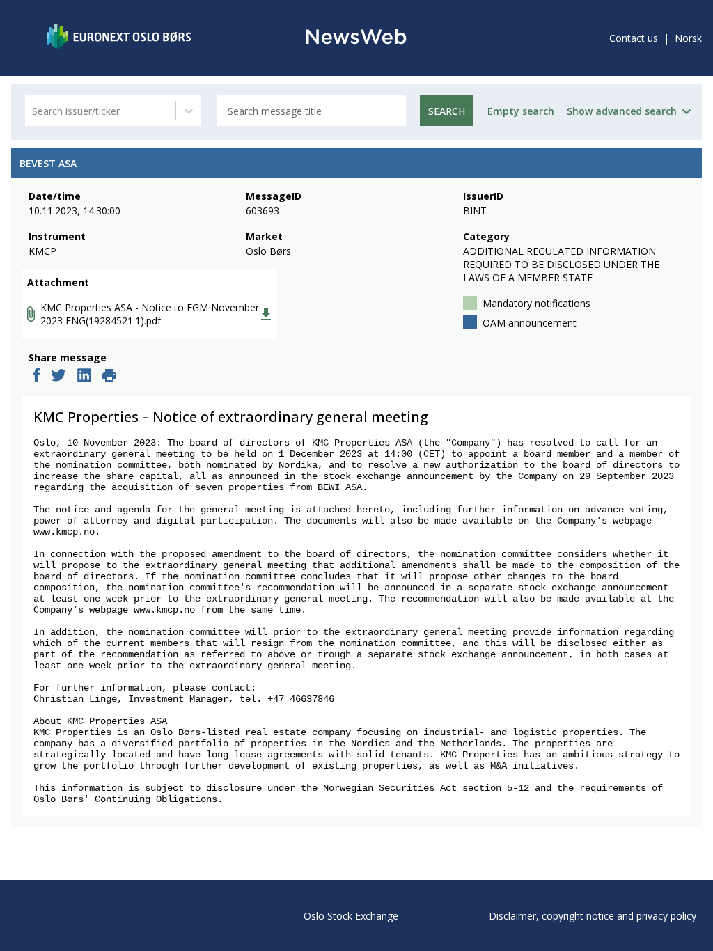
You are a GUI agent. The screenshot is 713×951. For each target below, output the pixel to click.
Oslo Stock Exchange (351, 915)
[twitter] (58, 376)
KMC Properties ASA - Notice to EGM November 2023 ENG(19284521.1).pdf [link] (149, 314)
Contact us (633, 38)
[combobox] (33, 111)
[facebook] (36, 376)
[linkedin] (84, 376)
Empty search (520, 111)
